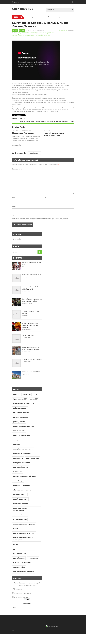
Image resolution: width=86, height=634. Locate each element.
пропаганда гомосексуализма (24, 524)
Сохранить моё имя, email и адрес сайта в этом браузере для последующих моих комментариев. (40, 220)
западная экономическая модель (28, 33)
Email (46, 197)
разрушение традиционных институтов (23, 539)
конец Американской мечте (23, 449)
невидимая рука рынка (46, 33)
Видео (15, 30)
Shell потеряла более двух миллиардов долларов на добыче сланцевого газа (46, 121)
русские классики (19, 553)
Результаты (27, 603)
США (35, 394)
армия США (34, 399)
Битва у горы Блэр (19, 118)
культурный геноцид (20, 467)
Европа (21, 30)
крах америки (18, 458)
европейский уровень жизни (23, 426)
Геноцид (16, 394)
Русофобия (27, 394)
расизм (15, 544)
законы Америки (19, 431)
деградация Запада (20, 417)
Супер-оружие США (20, 399)
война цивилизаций (20, 408)
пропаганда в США (20, 519)
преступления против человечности (21, 509)
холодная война (19, 567)
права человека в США (21, 504)
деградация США (19, 422)
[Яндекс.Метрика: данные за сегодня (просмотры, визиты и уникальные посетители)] (52, 626)
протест (16, 528)
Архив (14, 607)
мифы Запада (18, 481)
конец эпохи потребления (22, 454)
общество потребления (22, 490)
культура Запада (32, 458)
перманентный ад (20, 494)
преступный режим (20, 515)
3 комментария (39, 30)
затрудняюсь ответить (21, 597)
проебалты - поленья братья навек (38, 35)
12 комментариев (25, 131)
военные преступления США (23, 403)
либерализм (17, 472)
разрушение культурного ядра (24, 533)
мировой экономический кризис (24, 476)
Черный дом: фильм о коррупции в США (54, 134)
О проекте (15, 2)
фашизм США (26, 562)
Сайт (14, 207)
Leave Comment (34, 153)
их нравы (16, 444)
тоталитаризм (33, 558)
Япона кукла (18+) (28, 335)
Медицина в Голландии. (23, 133)
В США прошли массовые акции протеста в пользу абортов (30, 325)
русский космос (19, 558)
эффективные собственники (23, 572)
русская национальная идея (23, 549)
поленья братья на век (19, 35)
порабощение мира (20, 499)
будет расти (18, 589)
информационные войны (22, 440)
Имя (14, 197)
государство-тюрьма (21, 413)
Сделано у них (22, 9)
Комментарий (17, 169)
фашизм (16, 562)
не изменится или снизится (22, 593)
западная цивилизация (21, 435)
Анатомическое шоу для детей (32, 360)
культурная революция (21, 463)
